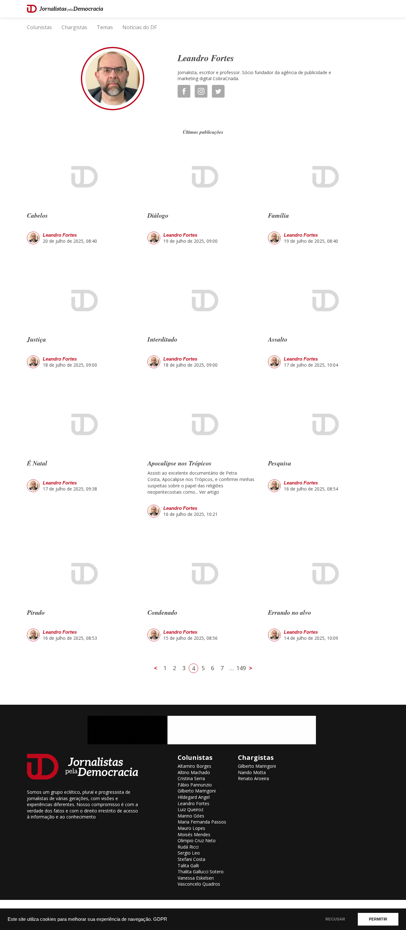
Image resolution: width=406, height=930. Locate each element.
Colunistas (39, 27)
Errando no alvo (289, 612)
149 (241, 668)
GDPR (160, 919)
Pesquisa (279, 463)
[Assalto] (323, 301)
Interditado (162, 339)
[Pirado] (82, 574)
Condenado (162, 612)
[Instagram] (203, 91)
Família (278, 215)
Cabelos (37, 215)
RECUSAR (335, 919)
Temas (105, 27)
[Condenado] (203, 574)
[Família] (323, 177)
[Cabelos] (82, 177)
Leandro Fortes (60, 235)
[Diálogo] (203, 177)
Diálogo (157, 215)
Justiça (36, 339)
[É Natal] (82, 425)
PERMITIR (378, 919)
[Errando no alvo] (323, 574)
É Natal (37, 463)
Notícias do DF (139, 27)
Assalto (277, 339)
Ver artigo (209, 492)
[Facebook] (186, 91)
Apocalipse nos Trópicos (179, 463)
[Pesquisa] (323, 425)
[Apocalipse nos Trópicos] (203, 425)
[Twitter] (220, 91)
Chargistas (74, 27)
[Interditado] (203, 301)
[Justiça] (82, 301)
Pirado (36, 612)
